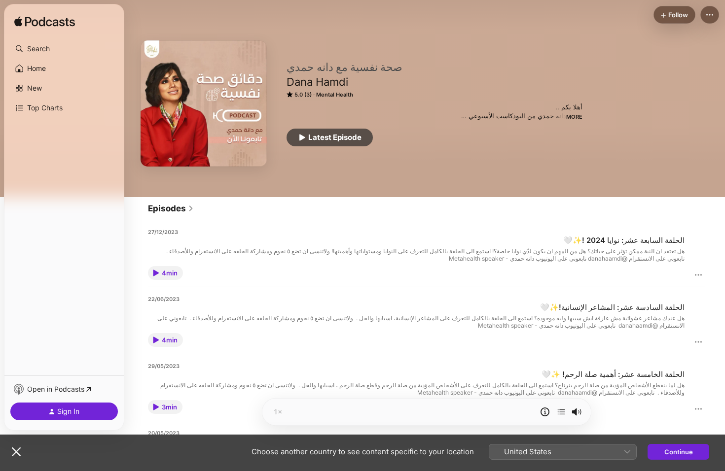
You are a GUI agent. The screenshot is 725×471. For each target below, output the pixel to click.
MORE (574, 116)
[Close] (16, 451)
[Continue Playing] (561, 412)
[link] (171, 208)
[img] (44, 22)
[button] (64, 48)
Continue (678, 452)
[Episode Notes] (545, 412)
